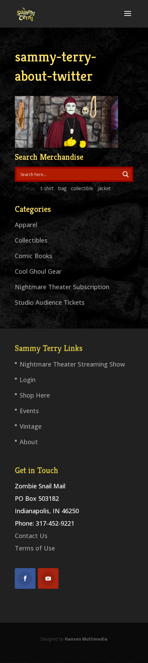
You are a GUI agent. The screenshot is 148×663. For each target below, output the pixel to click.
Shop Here (35, 395)
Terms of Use (35, 548)
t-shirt (47, 188)
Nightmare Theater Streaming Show (72, 364)
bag (62, 188)
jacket (104, 188)
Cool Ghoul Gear (38, 271)
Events (29, 411)
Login (27, 380)
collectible (82, 188)
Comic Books (33, 256)
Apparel (26, 225)
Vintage (31, 426)
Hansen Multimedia (86, 639)
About (29, 442)
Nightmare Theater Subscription (62, 287)
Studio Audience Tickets (50, 302)
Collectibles (31, 240)
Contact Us (31, 536)
